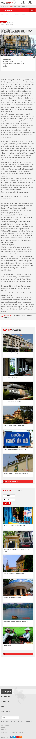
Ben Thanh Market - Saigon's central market (15, 473)
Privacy (3, 727)
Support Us (24, 6)
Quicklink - (18, 316)
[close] (34, 57)
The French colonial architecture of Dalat (14, 573)
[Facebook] (11, 738)
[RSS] (20, 738)
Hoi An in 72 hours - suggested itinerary (14, 525)
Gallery (11, 6)
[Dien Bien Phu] (18, 635)
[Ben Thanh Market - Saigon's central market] (18, 463)
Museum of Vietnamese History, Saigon (14, 425)
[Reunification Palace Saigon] (18, 343)
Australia (5, 712)
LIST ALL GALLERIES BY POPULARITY (14, 654)
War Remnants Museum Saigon (12, 401)
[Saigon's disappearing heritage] (18, 587)
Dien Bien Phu (7, 645)
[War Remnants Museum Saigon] (18, 391)
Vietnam (5, 702)
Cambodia (5, 697)
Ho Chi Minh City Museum (10, 377)
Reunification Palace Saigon (11, 353)
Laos (3, 707)
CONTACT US (5, 725)
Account (23, 3)
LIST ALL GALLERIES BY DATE (12, 481)
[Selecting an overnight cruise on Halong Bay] (18, 611)
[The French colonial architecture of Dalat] (18, 563)
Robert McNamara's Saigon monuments (14, 449)
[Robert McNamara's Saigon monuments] (18, 439)
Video (6, 6)
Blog (15, 6)
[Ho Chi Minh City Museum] (18, 367)
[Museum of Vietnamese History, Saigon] (18, 415)
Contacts (30, 3)
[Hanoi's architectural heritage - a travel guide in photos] (18, 539)
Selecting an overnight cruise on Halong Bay (15, 621)
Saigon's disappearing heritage (12, 597)
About (18, 6)
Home (2, 6)
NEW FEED (4, 730)
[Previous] (2, 44)
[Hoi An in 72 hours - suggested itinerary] (18, 515)
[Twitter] (14, 738)
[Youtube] (17, 738)
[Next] (34, 44)
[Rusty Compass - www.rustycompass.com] (10, 2)
